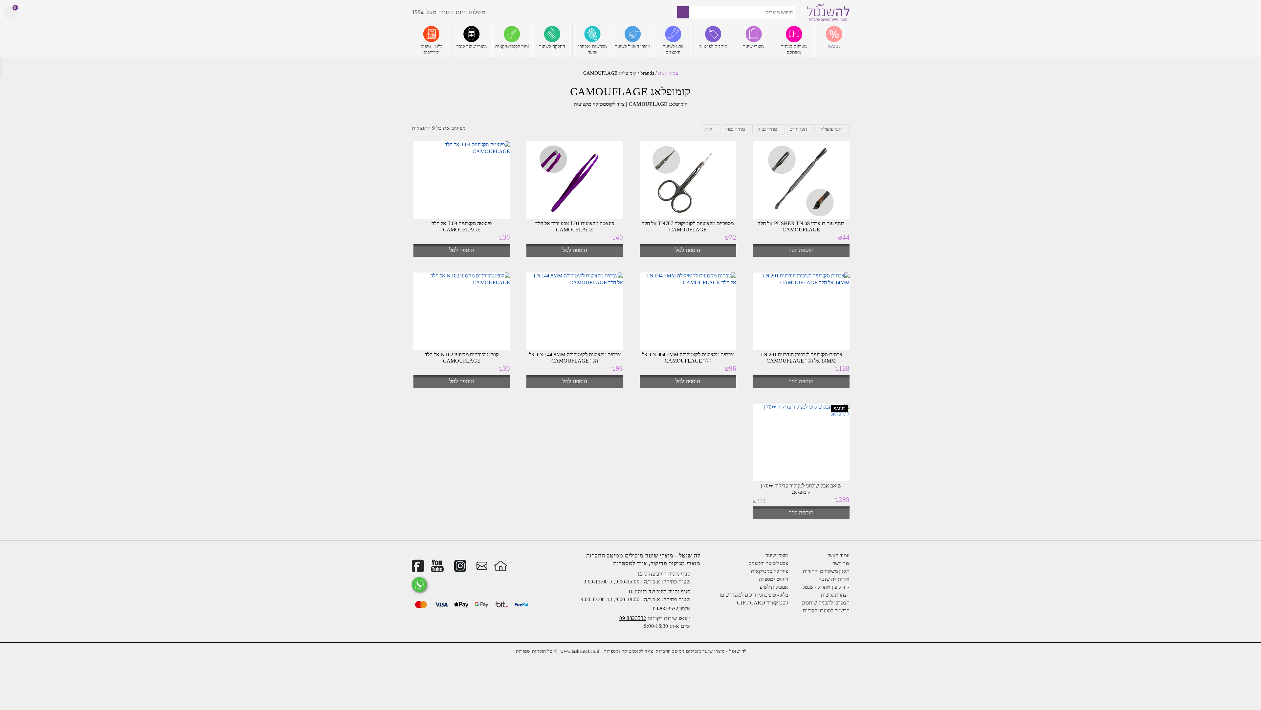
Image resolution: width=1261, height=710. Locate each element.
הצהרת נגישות (835, 595)
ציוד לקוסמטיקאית (769, 571)
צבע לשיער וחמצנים (768, 563)
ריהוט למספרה (773, 579)
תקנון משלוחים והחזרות (826, 571)
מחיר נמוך (735, 129)
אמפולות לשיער (772, 587)
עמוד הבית (668, 73)
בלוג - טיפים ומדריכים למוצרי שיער (753, 595)
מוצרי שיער (776, 555)
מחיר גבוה (767, 129)
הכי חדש (798, 129)
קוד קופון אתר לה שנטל (826, 587)
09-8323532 (665, 608)
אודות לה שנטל (834, 579)
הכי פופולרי (830, 129)
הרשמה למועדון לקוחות (826, 610)
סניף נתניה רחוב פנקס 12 (663, 574)
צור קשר (841, 563)
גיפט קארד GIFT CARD (762, 602)
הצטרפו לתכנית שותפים (826, 602)
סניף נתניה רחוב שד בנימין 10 (659, 591)
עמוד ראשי (839, 555)
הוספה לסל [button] (801, 250)
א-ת (708, 129)
